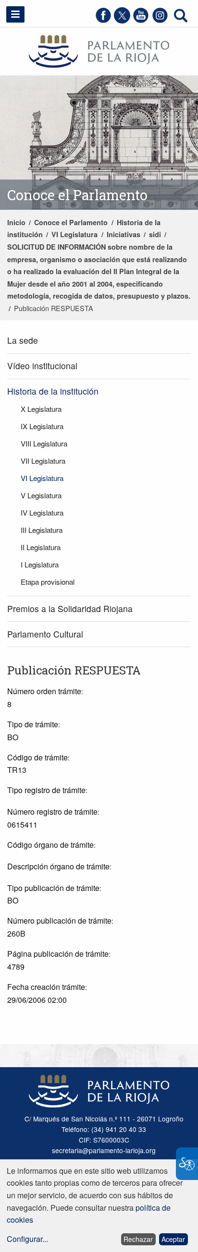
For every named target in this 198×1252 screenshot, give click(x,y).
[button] (15, 14)
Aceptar (173, 1239)
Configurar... (27, 1238)
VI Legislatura (74, 234)
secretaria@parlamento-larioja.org (104, 1150)
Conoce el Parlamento (71, 222)
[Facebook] (103, 20)
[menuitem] (99, 340)
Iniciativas (123, 234)
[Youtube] (140, 20)
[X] (122, 20)
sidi (155, 234)
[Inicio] (99, 50)
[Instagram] (160, 20)
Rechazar (138, 1239)
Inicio (16, 222)
